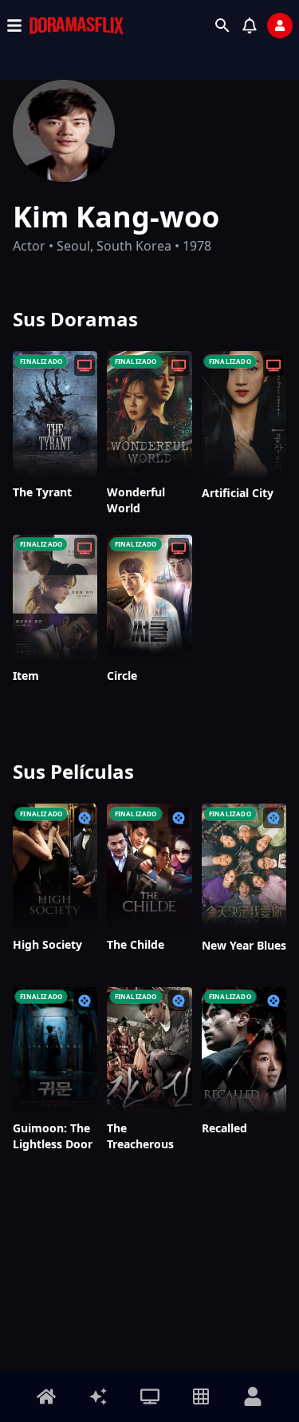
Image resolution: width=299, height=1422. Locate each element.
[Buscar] (222, 25)
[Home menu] (46, 1396)
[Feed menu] (98, 1396)
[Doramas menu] (149, 1396)
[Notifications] (250, 26)
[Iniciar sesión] (280, 25)
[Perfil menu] (252, 1396)
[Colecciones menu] (200, 1396)
